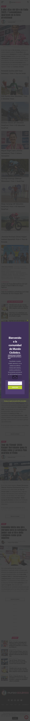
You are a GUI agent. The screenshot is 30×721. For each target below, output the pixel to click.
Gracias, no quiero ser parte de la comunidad (15, 401)
